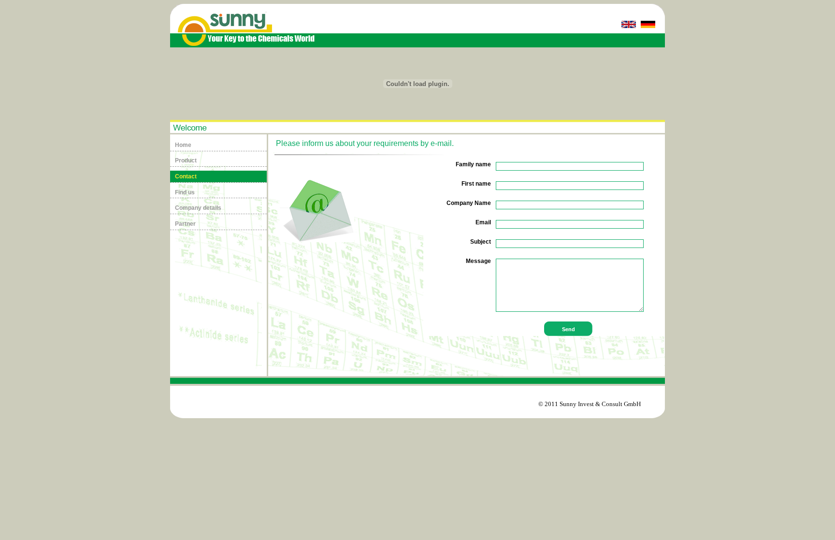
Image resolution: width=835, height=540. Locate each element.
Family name (473, 164)
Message (478, 261)
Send (568, 329)
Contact (186, 176)
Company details (198, 207)
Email (483, 222)
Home (183, 145)
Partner (185, 223)
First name (476, 183)
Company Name (468, 203)
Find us (185, 192)
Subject (480, 241)
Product (186, 160)
